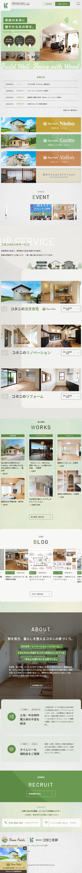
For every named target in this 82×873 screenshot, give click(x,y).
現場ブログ (12, 573)
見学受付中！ (21, 91)
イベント (20, 84)
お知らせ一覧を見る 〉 (70, 110)
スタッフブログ (37, 573)
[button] (78, 4)
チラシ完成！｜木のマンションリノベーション (43, 578)
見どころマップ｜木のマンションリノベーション (19, 578)
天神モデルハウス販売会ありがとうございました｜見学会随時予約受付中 (67, 579)
